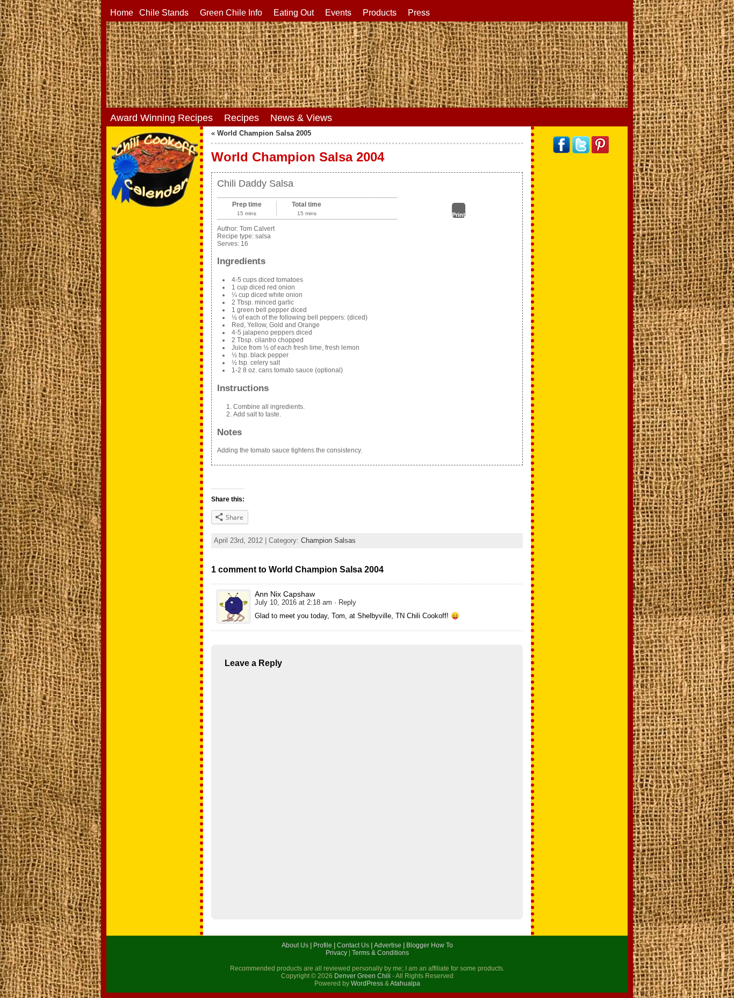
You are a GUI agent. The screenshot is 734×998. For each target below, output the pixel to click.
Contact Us (354, 945)
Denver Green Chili (362, 976)
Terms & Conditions (380, 953)
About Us (296, 945)
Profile (323, 945)
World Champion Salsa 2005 (264, 133)
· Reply (345, 602)
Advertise (388, 945)
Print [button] (458, 214)
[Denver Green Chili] (367, 65)
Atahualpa (405, 983)
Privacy (337, 953)
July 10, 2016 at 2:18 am (293, 602)
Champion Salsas (328, 540)
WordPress (367, 983)
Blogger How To (429, 945)
